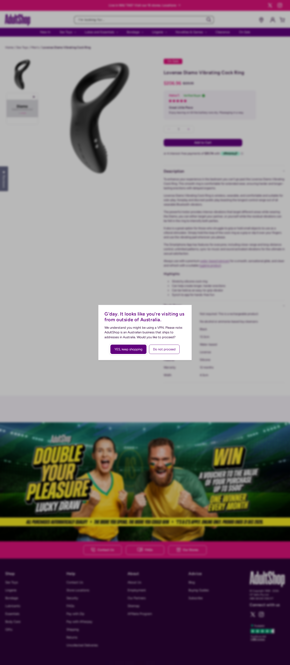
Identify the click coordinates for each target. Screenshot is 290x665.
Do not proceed (164, 349)
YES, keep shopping (128, 349)
